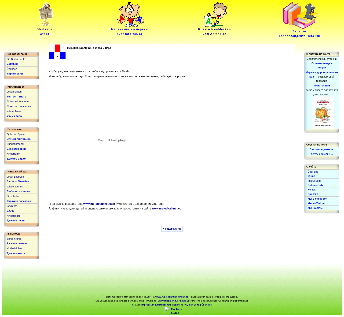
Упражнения (15, 73)
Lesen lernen (14, 91)
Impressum (314, 180)
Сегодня (12, 63)
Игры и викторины (19, 139)
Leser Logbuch (15, 176)
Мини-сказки (322, 85)
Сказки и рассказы (19, 201)
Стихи (11, 210)
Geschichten (14, 196)
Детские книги (16, 253)
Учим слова (14, 116)
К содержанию (172, 228)
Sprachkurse (14, 238)
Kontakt (312, 189)
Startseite (45, 32)
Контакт (313, 194)
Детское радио (16, 158)
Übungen (12, 68)
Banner (177, 304)
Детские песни (16, 220)
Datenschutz (315, 185)
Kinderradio (13, 153)
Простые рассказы (19, 106)
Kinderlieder (13, 215)
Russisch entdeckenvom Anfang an (214, 32)
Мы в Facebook (317, 198)
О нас (311, 176)
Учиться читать (16, 96)
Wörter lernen (14, 111)
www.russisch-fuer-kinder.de (172, 296)
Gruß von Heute (16, 59)
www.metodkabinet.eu (98, 203)
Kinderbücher (14, 248)
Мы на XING (315, 207)
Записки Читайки (18, 181)
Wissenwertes (15, 186)
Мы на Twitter (316, 203)
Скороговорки (16, 148)
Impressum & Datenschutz (156, 304)
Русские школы (17, 243)
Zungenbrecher (15, 143)
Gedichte (12, 206)
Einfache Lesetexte (18, 101)
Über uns (313, 171)
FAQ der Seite (191, 304)
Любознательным (18, 191)
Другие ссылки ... (322, 154)
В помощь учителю (322, 149)
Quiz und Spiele (16, 134)
